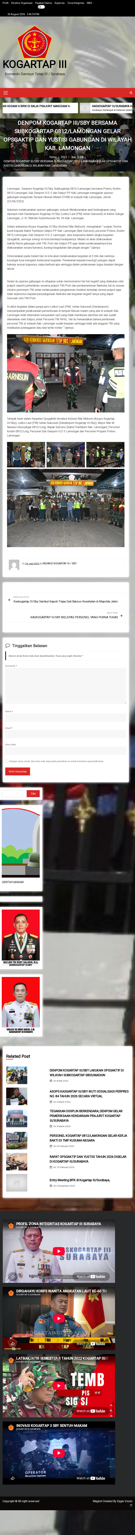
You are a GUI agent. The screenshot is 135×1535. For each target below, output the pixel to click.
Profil (5, 3)
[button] (131, 92)
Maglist (98, 1501)
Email (8, 728)
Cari (33, 793)
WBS (89, 3)
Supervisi (59, 3)
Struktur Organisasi (22, 3)
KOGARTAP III (35, 64)
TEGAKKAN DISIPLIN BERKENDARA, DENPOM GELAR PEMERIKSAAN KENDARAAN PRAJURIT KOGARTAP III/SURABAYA (86, 1115)
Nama (9, 711)
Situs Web (10, 744)
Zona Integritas (75, 3)
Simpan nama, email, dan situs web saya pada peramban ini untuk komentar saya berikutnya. (56, 761)
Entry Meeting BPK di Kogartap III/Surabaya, (80, 1180)
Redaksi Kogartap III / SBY (60, 563)
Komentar (11, 665)
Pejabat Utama (43, 3)
